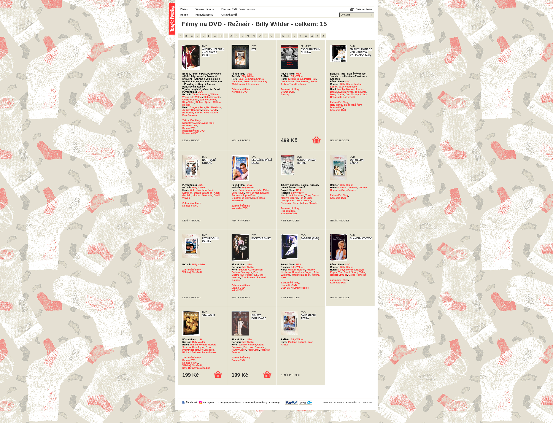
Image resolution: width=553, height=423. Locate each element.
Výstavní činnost (205, 9)
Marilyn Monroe (346, 89)
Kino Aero (339, 402)
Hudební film (189, 125)
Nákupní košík (364, 9)
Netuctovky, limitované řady (198, 123)
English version (247, 9)
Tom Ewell (360, 92)
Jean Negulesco (348, 86)
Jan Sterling (302, 81)
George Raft (288, 200)
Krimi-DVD (237, 290)
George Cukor (190, 99)
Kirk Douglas (295, 79)
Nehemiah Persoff (291, 203)
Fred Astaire (211, 112)
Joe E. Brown (303, 200)
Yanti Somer (252, 192)
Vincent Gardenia (202, 195)
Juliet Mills (262, 190)
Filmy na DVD (229, 9)
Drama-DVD (188, 128)
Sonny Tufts (358, 272)
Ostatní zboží (229, 14)
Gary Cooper (348, 190)
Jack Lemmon (247, 79)
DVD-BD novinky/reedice (295, 287)
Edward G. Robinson (251, 269)
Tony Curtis (312, 195)
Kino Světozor (353, 402)
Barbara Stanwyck (242, 272)
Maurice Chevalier (347, 187)
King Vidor (188, 102)
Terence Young (200, 94)
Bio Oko (327, 402)
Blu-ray (285, 94)
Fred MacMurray (253, 81)
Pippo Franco (250, 195)
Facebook (191, 402)
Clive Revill (238, 192)
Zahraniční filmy (191, 120)
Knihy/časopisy (204, 14)
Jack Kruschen (250, 84)
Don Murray (352, 94)
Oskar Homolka (357, 275)
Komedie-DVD (190, 133)
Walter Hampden (301, 275)
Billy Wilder (196, 97)
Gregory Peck (197, 107)
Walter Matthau (198, 190)
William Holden (296, 269)
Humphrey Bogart (192, 112)
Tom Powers (249, 277)
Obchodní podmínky (255, 402)
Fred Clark (253, 349)
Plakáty (184, 9)
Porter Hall (310, 79)
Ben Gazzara (189, 115)
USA (200, 92)
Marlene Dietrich (297, 342)
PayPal (298, 403)
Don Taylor (198, 347)
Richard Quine (203, 102)
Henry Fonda (209, 110)
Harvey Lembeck (204, 349)
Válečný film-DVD (192, 272)
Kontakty (274, 402)
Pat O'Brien (306, 198)
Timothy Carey (297, 84)
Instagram (209, 402)
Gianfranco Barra (241, 198)
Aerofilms (368, 402)
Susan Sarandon (203, 192)
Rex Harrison (213, 107)
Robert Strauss (338, 275)
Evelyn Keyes (345, 92)
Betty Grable (337, 94)
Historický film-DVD (193, 130)
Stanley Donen (207, 99)
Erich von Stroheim (254, 347)
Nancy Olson (239, 349)
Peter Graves (209, 352)
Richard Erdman (191, 352)
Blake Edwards (211, 97)
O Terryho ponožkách (229, 402)
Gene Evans (287, 81)
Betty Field (349, 97)
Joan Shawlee (310, 203)
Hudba (184, 14)
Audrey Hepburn (191, 110)
